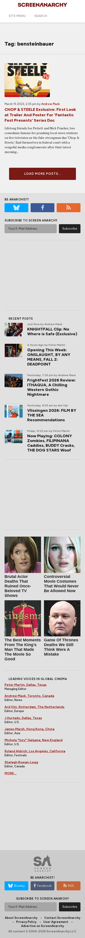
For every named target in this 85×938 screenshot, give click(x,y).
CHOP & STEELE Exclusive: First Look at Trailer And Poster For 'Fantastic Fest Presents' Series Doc (40, 115)
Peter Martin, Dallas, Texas (25, 685)
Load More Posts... (42, 174)
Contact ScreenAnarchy (62, 917)
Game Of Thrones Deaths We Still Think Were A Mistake (61, 647)
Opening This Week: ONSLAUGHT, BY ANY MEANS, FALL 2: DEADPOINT (48, 357)
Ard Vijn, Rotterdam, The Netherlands (34, 707)
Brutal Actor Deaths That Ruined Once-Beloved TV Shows (18, 586)
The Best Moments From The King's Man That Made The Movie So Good (23, 649)
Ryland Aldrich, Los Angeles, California (35, 751)
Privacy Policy (26, 922)
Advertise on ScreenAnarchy (42, 926)
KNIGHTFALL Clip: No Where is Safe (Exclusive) (52, 331)
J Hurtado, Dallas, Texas (23, 718)
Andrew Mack (50, 104)
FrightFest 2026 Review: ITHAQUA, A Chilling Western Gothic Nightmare (51, 387)
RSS (71, 886)
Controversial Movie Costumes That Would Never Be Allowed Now (61, 583)
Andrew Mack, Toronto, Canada (29, 696)
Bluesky (19, 886)
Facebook (44, 886)
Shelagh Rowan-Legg (21, 762)
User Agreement (55, 922)
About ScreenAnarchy (21, 917)
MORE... (11, 773)
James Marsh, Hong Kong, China (29, 729)
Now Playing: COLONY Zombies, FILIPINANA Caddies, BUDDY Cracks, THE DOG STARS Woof (51, 443)
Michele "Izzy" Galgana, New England (34, 740)
